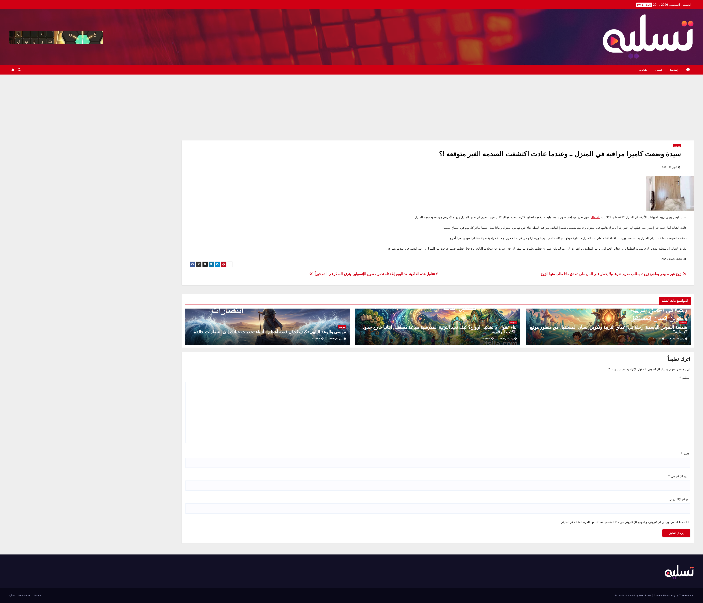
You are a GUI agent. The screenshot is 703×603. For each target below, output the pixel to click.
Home (37, 595)
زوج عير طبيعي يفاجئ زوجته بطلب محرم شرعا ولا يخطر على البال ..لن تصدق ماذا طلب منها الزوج (611, 274)
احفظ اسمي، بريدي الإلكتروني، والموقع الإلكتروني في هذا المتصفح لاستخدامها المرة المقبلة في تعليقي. (622, 522)
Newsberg (669, 595)
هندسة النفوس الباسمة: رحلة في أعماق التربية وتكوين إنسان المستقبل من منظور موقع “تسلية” (608, 329)
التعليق (684, 377)
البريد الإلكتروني (679, 476)
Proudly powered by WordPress (633, 595)
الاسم (685, 453)
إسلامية (674, 69)
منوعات (643, 69)
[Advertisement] (351, 102)
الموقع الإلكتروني (679, 499)
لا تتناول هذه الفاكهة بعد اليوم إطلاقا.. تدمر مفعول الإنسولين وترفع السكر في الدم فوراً (376, 274)
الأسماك (595, 217)
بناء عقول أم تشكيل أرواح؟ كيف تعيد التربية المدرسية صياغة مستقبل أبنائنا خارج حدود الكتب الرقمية (440, 329)
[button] (19, 70)
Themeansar (686, 595)
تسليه (12, 595)
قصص (658, 69)
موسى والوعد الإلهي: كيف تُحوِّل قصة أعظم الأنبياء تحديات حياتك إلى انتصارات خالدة (270, 331)
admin (657, 338)
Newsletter (24, 595)
